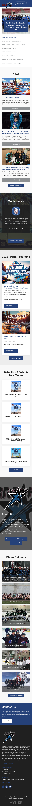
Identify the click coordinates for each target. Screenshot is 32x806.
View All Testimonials (16, 240)
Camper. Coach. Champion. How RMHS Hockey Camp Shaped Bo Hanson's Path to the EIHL (16, 133)
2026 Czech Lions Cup (8, 55)
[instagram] (6, 786)
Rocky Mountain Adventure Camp (11, 41)
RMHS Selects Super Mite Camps (11, 63)
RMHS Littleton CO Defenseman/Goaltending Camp (16, 287)
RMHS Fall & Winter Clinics (9, 52)
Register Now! (21, 3)
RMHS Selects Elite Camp (9, 37)
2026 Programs (21, 538)
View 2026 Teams (16, 470)
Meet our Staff (16, 543)
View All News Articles (16, 185)
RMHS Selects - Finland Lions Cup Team (13, 44)
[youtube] (10, 786)
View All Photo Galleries (16, 695)
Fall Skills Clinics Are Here (10, 98)
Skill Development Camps (9, 48)
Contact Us (7, 721)
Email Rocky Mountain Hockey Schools (13, 779)
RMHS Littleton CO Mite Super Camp (15, 337)
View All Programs (16, 358)
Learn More (9, 538)
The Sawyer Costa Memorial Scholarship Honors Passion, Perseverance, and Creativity (15, 169)
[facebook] (3, 786)
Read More (15, 108)
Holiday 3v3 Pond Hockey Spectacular (12, 59)
